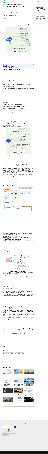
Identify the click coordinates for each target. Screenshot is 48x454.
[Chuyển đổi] (44, 430)
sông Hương (5, 80)
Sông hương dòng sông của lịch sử (10, 125)
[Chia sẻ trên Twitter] (15, 333)
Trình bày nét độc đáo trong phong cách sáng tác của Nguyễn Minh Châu (10, 18)
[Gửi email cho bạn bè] (16, 333)
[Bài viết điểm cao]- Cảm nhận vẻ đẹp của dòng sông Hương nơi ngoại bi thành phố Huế (18, 376)
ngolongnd (5, 433)
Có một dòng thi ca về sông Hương (24, 350)
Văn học (15, 4)
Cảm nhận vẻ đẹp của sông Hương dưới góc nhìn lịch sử (11, 350)
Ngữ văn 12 (19, 4)
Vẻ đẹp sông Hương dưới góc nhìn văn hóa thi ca (9, 66)
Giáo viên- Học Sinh (23, 0)
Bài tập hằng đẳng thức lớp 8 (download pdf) (41, 17)
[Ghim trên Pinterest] (18, 333)
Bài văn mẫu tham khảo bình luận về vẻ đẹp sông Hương (10, 67)
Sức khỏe (15, 0)
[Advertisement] (26, 16)
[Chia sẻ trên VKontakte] (20, 333)
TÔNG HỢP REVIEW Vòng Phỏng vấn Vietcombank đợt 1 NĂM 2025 (41, 9)
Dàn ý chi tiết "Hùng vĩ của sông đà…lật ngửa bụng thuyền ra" (9, 14)
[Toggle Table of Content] (32, 64)
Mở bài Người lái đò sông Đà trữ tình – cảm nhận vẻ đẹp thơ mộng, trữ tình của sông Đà (18, 404)
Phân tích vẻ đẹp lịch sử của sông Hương (8, 353)
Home (4, 4)
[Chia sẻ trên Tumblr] (24, 333)
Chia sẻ (12, 0)
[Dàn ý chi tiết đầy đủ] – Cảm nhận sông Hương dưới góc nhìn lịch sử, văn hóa (29, 385)
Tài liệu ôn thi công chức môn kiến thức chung (41, 19)
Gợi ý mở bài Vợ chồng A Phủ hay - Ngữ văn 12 (10, 12)
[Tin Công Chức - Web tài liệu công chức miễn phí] (6, 1)
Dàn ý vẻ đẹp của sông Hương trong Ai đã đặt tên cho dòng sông (10, 15)
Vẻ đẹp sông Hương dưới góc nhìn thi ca (8, 65)
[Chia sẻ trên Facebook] (13, 333)
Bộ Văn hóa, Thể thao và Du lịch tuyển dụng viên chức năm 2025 (41, 14)
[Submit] (44, 1)
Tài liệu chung (30, 0)
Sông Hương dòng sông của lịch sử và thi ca (20, 353)
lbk (12, 433)
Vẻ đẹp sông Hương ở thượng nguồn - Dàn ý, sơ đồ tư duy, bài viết (10, 17)
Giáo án (19, 0)
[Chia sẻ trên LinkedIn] (22, 333)
